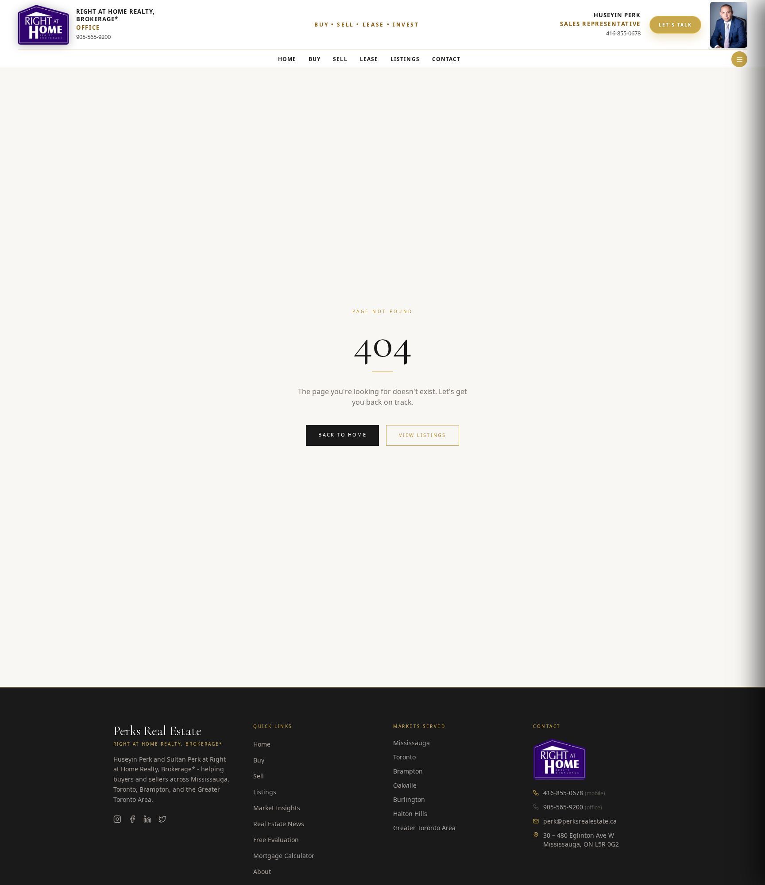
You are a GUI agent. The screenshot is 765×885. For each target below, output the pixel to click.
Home (261, 744)
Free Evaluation (276, 839)
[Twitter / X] (162, 819)
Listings (264, 792)
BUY (315, 59)
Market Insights (276, 808)
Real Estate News (278, 824)
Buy (258, 760)
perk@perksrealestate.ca (580, 821)
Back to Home (342, 434)
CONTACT (446, 59)
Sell (258, 776)
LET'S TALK (675, 25)
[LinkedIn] (147, 819)
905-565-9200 (563, 807)
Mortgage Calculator (283, 855)
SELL (340, 59)
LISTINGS (405, 59)
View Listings (422, 435)
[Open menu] (739, 59)
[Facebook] (132, 819)
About (262, 871)
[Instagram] (117, 819)
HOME (287, 59)
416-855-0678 (563, 793)
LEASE (369, 59)
